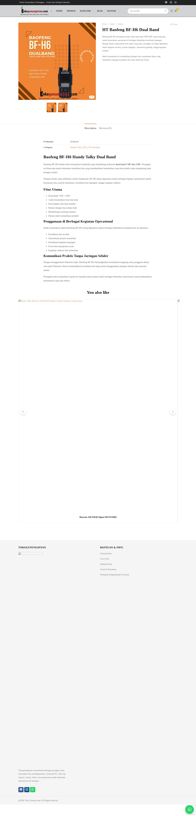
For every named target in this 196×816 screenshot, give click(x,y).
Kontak (111, 11)
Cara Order (104, 559)
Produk (71, 11)
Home (59, 11)
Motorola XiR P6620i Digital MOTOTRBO (98, 517)
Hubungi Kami (106, 564)
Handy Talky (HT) (78, 147)
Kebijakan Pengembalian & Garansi (114, 575)
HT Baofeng (94, 147)
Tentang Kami (106, 553)
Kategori (85, 11)
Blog (100, 11)
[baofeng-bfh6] (57, 99)
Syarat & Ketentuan (108, 569)
